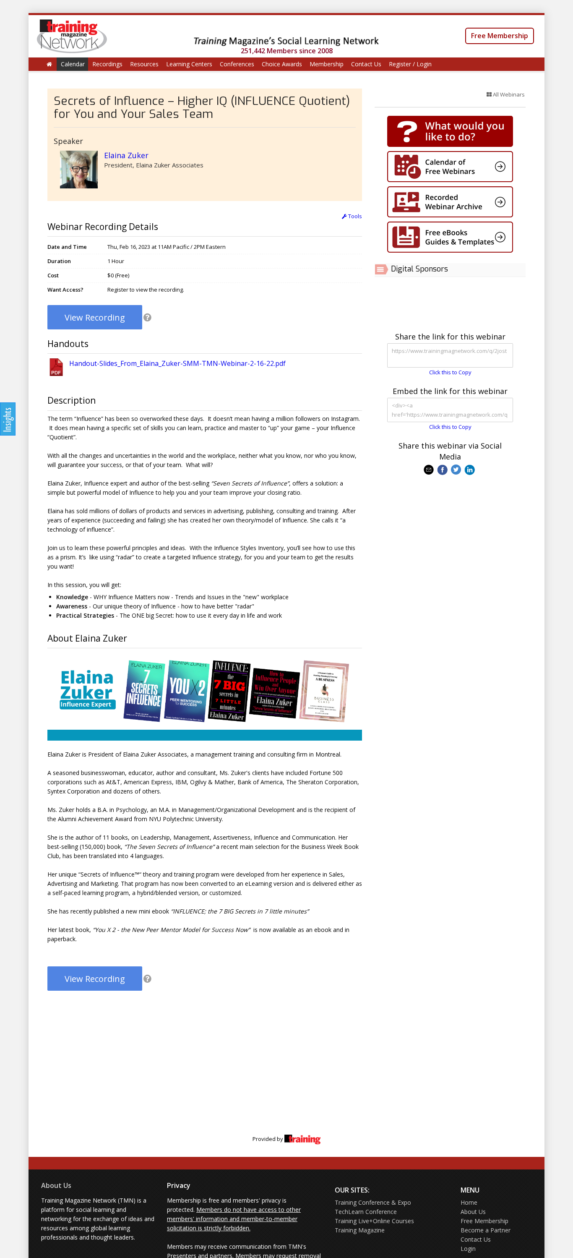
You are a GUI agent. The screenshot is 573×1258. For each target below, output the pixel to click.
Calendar (73, 64)
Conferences (237, 64)
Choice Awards (282, 64)
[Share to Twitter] (457, 469)
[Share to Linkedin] (470, 469)
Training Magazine (360, 1230)
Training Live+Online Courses (374, 1221)
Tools (354, 216)
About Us (56, 1185)
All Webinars (508, 94)
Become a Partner (485, 1230)
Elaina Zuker (126, 155)
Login (468, 1249)
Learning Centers (189, 64)
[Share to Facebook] (443, 469)
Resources (144, 64)
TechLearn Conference (366, 1212)
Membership (327, 64)
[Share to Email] (429, 469)
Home (469, 1202)
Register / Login (410, 64)
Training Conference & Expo (373, 1202)
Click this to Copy (450, 372)
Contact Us (366, 64)
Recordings (107, 64)
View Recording (95, 317)
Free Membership (499, 35)
